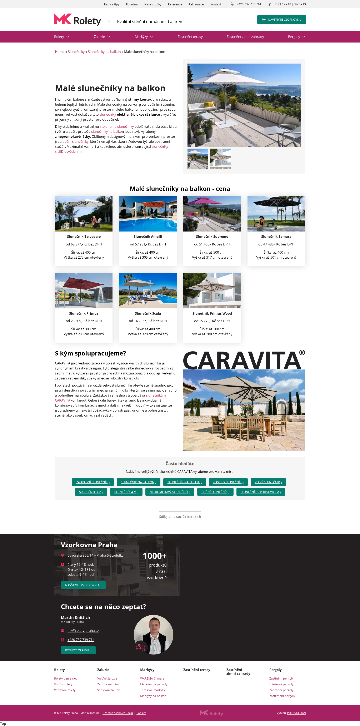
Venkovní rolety (64, 690)
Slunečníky (76, 51)
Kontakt (215, 4)
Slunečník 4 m (125, 492)
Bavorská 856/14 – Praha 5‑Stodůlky (95, 555)
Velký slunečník (267, 482)
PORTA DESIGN (296, 713)
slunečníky (108, 114)
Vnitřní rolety (63, 684)
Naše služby (152, 4)
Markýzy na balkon (153, 696)
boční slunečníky (75, 141)
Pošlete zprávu (78, 650)
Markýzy (141, 36)
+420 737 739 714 (249, 4)
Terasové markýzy (152, 690)
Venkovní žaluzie (108, 690)
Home (60, 51)
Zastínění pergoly (281, 678)
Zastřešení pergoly (282, 696)
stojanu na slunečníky (117, 126)
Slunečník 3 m (90, 492)
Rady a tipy (111, 4)
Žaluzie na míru (108, 684)
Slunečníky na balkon (104, 51)
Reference (175, 4)
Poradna (132, 4)
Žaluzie (99, 36)
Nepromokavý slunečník (169, 492)
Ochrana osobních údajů (117, 713)
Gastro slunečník (227, 482)
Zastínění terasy (190, 36)
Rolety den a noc (65, 678)
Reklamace (196, 4)
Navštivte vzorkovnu (284, 19)
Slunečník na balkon (137, 482)
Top (3, 723)
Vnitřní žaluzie (107, 678)
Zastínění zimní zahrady (245, 36)
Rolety (59, 36)
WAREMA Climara (152, 678)
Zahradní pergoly (281, 690)
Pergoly (294, 36)
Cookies (141, 713)
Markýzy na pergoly (153, 684)
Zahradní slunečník (92, 482)
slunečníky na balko (106, 131)
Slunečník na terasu (184, 482)
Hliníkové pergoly (281, 684)
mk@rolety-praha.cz (83, 630)
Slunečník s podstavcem (260, 492)
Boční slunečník (214, 492)
